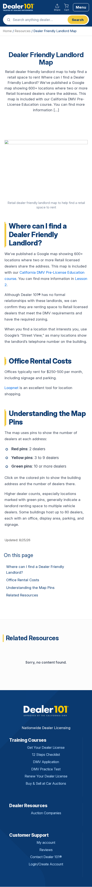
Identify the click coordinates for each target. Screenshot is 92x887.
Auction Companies (46, 813)
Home (7, 31)
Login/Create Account (46, 864)
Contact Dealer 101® (46, 857)
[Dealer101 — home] (18, 7)
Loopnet (11, 388)
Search (78, 20)
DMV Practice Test (46, 769)
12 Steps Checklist (46, 754)
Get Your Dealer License (46, 747)
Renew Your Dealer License (46, 776)
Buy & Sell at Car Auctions (46, 783)
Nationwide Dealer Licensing (46, 728)
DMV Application (46, 762)
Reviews (46, 850)
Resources (23, 31)
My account (46, 842)
